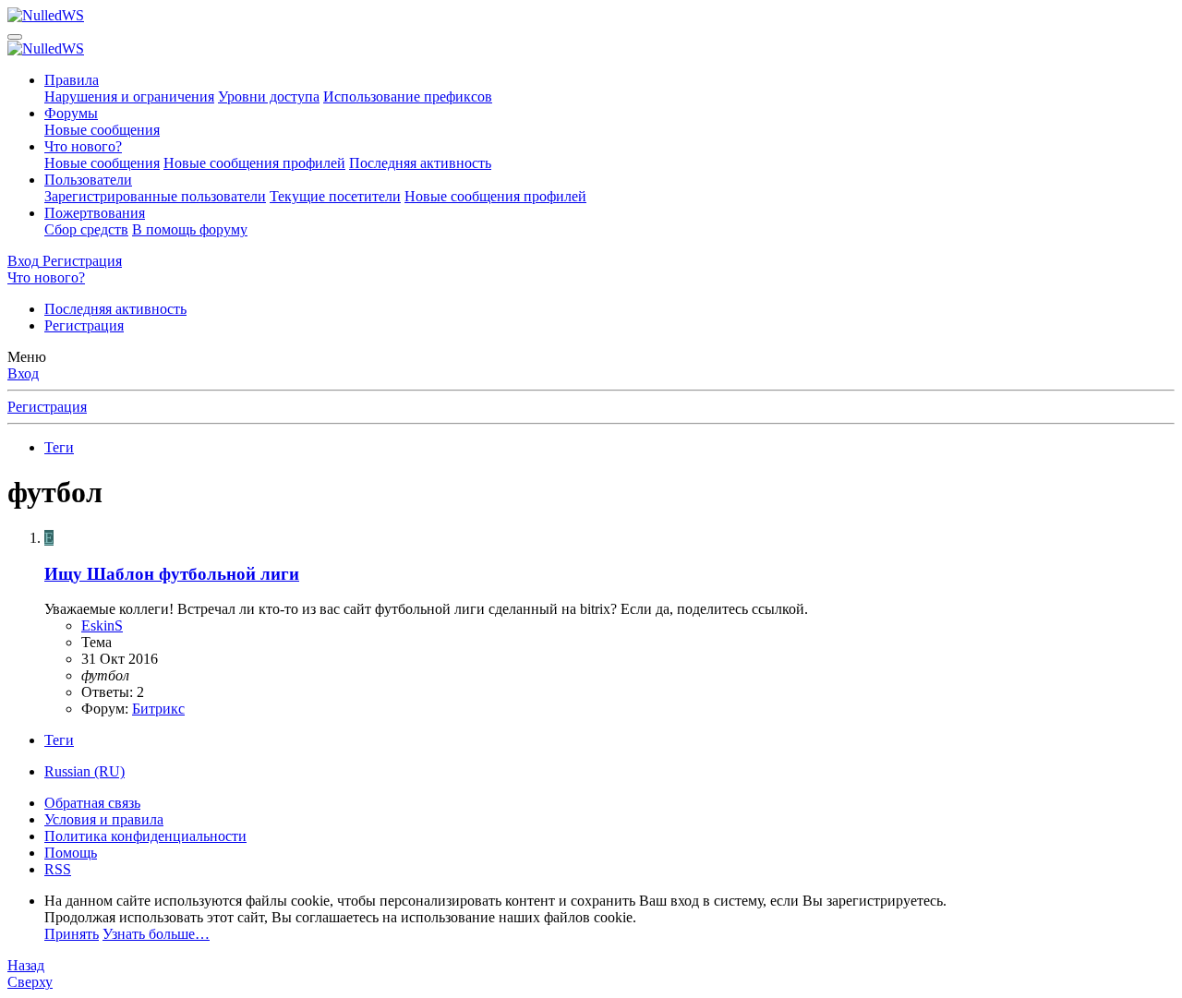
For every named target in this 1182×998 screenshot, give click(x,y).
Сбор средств (86, 229)
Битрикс (158, 708)
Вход (23, 373)
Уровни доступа (269, 96)
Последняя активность (420, 163)
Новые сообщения (102, 130)
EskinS (102, 625)
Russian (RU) (84, 771)
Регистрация (84, 325)
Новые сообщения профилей (254, 163)
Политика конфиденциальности (145, 836)
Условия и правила (103, 819)
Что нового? (83, 146)
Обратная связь (92, 803)
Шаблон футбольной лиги (171, 573)
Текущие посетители (335, 196)
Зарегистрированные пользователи (155, 196)
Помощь (70, 852)
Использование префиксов (407, 96)
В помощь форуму (189, 229)
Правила (71, 80)
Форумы (71, 113)
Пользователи (88, 179)
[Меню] (14, 37)
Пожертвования (94, 213)
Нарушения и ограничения (129, 96)
